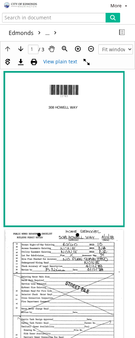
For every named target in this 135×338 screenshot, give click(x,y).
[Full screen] (86, 62)
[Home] (29, 5)
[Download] (21, 62)
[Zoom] (65, 49)
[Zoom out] (91, 49)
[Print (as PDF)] (34, 62)
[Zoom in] (78, 49)
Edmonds (30, 33)
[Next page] (21, 49)
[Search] (113, 18)
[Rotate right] (8, 62)
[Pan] (51, 49)
